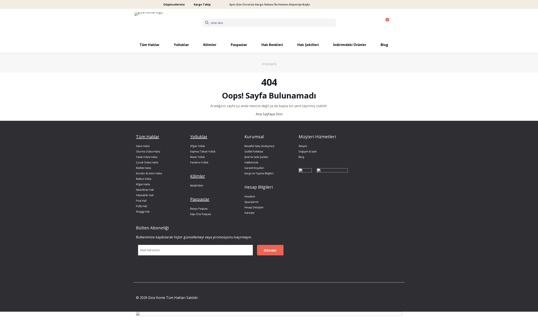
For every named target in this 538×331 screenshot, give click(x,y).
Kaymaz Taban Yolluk (202, 151)
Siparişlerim (251, 202)
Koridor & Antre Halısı (149, 173)
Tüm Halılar (147, 136)
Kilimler (197, 176)
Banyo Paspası (199, 208)
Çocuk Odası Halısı (147, 162)
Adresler (249, 213)
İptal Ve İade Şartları (256, 157)
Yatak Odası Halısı (146, 157)
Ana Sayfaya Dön (269, 114)
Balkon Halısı (143, 179)
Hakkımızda (251, 162)
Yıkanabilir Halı (145, 195)
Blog (301, 157)
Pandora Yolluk (199, 162)
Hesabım (249, 196)
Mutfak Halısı (143, 168)
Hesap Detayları (254, 207)
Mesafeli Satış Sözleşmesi (259, 146)
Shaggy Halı (143, 211)
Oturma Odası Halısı (148, 151)
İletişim (303, 146)
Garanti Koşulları (254, 168)
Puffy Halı (141, 206)
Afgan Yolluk (197, 146)
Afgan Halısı (143, 184)
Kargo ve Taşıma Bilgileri (259, 173)
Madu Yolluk (197, 157)
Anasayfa (269, 64)
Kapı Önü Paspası (200, 214)
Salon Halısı (143, 146)
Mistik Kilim (196, 185)
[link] (305, 175)
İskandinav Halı (145, 190)
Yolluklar (198, 136)
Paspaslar (200, 199)
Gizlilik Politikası (253, 151)
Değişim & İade (308, 151)
